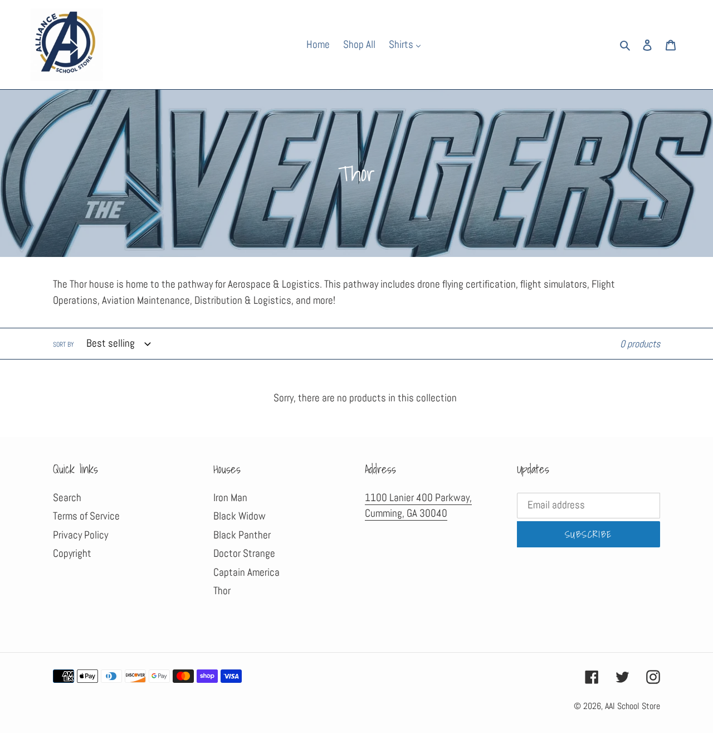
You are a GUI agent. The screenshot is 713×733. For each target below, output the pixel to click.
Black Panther (242, 535)
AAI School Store (632, 706)
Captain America (246, 572)
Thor (222, 591)
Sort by (63, 344)
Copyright (72, 553)
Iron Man (230, 497)
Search (67, 497)
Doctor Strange (244, 553)
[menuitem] (311, 44)
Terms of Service (86, 516)
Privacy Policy (80, 535)
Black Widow (239, 516)
